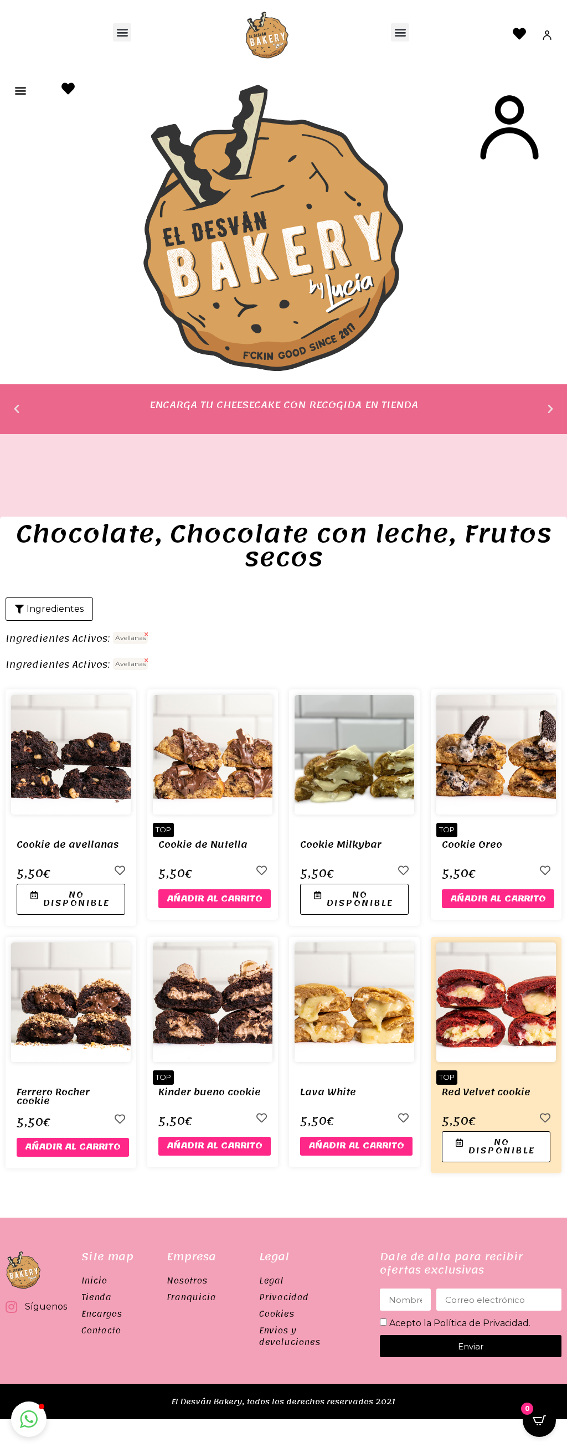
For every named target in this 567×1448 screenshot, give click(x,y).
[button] (122, 32)
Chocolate (85, 534)
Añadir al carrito (214, 898)
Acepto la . (459, 1323)
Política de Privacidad (481, 1323)
